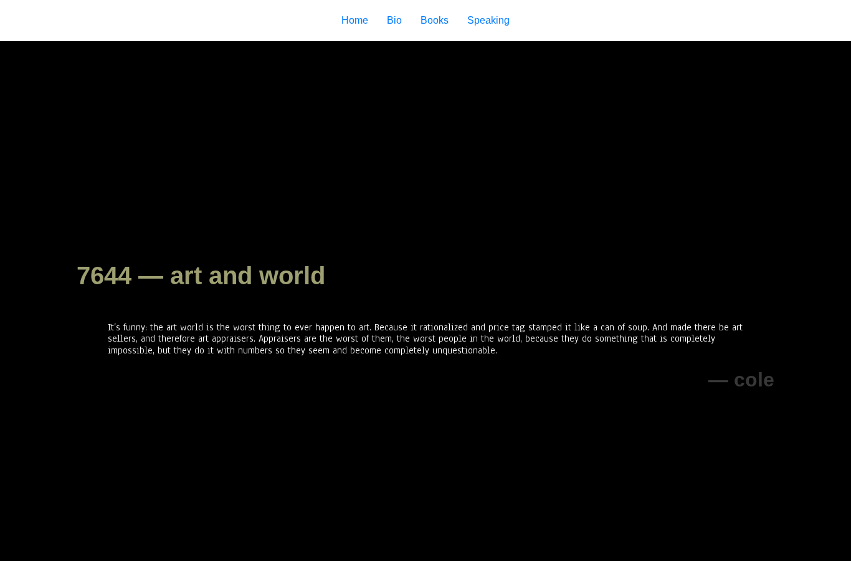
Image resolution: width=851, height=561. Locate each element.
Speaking (488, 20)
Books (435, 20)
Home (354, 20)
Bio (394, 20)
